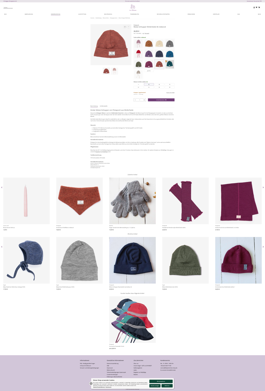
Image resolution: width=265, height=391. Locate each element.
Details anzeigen (155, 385)
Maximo (111, 225)
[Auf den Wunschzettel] (128, 26)
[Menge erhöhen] (144, 99)
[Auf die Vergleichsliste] (124, 26)
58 (169, 87)
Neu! (5, 14)
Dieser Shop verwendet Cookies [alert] (103, 380)
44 (138, 84)
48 (159, 84)
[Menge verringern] (135, 99)
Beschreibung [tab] (94, 106)
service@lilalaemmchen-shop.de (168, 368)
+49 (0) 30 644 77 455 (165, 365)
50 (169, 84)
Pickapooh (58, 225)
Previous (1, 187)
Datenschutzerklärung (112, 363)
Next (263, 187)
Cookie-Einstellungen (112, 374)
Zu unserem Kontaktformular (168, 370)
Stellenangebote (138, 368)
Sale (238, 14)
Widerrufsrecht (111, 370)
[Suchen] (12, 7)
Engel (4, 285)
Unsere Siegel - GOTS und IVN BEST (143, 365)
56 (159, 87)
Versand (147, 33)
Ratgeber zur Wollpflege (140, 372)
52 (138, 87)
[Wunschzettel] (256, 7)
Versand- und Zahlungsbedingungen (89, 368)
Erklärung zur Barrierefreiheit (114, 377)
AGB (108, 365)
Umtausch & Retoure (85, 365)
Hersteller (216, 14)
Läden (135, 370)
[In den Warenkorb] (91, 23)
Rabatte (136, 374)
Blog (259, 14)
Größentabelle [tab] (103, 106)
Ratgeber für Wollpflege (101, 152)
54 (148, 87)
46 (148, 84)
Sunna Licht (6, 225)
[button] (254, 7)
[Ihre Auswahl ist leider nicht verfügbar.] (138, 74)
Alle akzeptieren (161, 381)
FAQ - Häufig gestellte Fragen (87, 363)
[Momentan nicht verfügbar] (159, 44)
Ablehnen (167, 385)
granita (149, 70)
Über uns (136, 363)
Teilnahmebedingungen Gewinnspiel (116, 372)
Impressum (110, 368)
